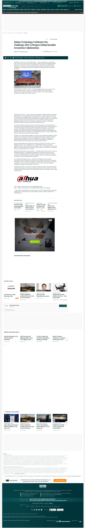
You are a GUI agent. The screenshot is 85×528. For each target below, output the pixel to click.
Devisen (53, 9)
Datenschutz (37, 506)
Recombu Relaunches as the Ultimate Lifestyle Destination (11, 338)
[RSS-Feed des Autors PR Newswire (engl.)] (5, 310)
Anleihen (33, 9)
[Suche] (42, 6)
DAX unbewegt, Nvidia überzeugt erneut (9, 295)
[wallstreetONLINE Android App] (60, 510)
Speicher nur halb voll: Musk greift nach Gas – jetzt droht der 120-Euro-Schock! (40, 206)
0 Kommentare (54, 39)
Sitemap (46, 503)
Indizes (21, 9)
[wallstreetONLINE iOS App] (52, 510)
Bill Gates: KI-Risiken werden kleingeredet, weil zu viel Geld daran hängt (52, 207)
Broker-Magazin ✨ (64, 9)
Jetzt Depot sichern (24, 499)
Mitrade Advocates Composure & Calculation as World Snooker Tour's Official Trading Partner (59, 338)
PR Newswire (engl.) (24, 51)
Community (10, 9)
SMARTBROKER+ (58, 494)
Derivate (38, 9)
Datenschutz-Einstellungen (46, 506)
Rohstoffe (43, 9)
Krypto (48, 9)
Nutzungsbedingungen (56, 506)
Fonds (25, 9)
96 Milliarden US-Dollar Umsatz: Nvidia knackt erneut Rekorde (58, 426)
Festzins (57, 9)
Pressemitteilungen (18, 32)
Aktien (4, 9)
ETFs (29, 9)
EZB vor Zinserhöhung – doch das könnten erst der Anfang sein (42, 426)
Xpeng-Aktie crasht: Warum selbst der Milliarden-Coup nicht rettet (11, 426)
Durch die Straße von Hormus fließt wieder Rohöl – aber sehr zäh (18, 206)
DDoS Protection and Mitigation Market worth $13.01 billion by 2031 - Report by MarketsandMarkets (26, 338)
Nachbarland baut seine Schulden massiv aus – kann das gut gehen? (59, 296)
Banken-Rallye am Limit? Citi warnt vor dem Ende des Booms (29, 207)
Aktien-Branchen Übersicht (37, 503)
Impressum (28, 506)
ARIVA (34, 513)
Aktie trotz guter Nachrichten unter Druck (42, 295)
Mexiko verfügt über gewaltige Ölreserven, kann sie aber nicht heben (27, 296)
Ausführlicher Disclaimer (20, 473)
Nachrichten (16, 9)
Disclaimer (32, 506)
